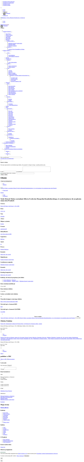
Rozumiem (27, 455)
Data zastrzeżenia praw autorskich (15, 90)
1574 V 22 (3, 211)
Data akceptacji (11, 88)
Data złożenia (11, 87)
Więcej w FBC (4, 359)
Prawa (8, 126)
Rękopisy (8, 39)
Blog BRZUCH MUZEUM (6, 397)
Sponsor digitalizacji (12, 74)
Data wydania (11, 89)
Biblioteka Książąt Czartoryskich (15, 43)
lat (1, 244)
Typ (6, 95)
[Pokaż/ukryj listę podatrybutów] (6, 60)
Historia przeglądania (9, 149)
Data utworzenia (11, 86)
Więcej (2, 353)
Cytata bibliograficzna (13, 105)
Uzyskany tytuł (14, 77)
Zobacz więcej (6, 422)
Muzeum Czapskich (12, 45)
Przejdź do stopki (6, 5)
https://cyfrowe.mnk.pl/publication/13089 (9, 301)
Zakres (8, 63)
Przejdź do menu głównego (9, 1)
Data (8, 83)
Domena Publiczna (4, 249)
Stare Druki (8, 33)
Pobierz (2, 192)
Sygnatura (10, 103)
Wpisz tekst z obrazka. (11, 173)
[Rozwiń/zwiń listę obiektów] (6, 41)
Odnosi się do (11, 118)
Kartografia (8, 38)
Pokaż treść (5, 190)
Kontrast (5, 12)
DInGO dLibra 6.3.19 (22, 453)
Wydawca (8, 82)
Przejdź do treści (6, 4)
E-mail (2, 171)
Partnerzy (9, 47)
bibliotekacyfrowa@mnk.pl (6, 390)
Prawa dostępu (11, 128)
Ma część (10, 111)
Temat (8, 60)
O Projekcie (5, 143)
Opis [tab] (4, 194)
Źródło (7, 106)
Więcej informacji (20, 455)
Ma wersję (10, 113)
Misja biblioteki (9, 145)
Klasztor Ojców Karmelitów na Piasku (16, 49)
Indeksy (5, 50)
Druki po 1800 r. (9, 35)
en (4, 9)
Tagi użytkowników (12, 62)
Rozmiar (10, 99)
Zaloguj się (5, 15)
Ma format (10, 115)
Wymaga (10, 122)
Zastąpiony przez (11, 121)
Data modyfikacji (12, 92)
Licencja (10, 130)
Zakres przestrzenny (12, 65)
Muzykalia (8, 37)
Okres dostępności (12, 93)
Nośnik (9, 100)
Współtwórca (8, 58)
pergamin (2, 216)
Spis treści (10, 71)
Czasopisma (8, 36)
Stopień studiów (14, 79)
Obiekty (7, 151)
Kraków (2, 223)
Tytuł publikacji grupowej (13, 56)
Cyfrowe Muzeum (7, 280)
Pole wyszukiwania (5, 157)
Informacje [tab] (5, 196)
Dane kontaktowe (6, 442)
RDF (2, 306)
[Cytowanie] (2, 187)
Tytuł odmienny (11, 55)
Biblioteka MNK (11, 44)
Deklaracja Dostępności (11, 146)
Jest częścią (10, 112)
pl (3, 9)
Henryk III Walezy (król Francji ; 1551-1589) (10, 206)
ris (3, 183)
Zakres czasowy (11, 67)
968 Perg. (3, 239)
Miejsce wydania (11, 73)
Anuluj (2, 174)
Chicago (2, 369)
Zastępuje (10, 120)
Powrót (2, 28)
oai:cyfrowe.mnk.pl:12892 (6, 234)
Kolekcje (5, 31)
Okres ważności (11, 94)
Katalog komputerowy (10, 141)
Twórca (7, 57)
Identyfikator (10, 101)
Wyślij (6, 174)
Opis (8, 68)
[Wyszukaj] (21, 157)
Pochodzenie (10, 134)
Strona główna (4, 407)
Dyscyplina (13, 80)
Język (7, 107)
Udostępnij (8, 13)
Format (8, 96)
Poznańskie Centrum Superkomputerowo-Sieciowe (47, 453)
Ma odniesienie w (12, 119)
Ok (1, 458)
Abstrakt (10, 70)
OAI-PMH (3, 311)
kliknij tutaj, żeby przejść (6, 254)
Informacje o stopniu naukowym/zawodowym (19, 75)
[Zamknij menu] (1, 19)
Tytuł (8, 52)
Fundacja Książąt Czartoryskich (7, 259)
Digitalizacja (11, 137)
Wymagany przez (12, 124)
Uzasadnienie (19, 171)
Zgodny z (10, 125)
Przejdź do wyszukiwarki (8, 2)
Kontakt (10, 133)
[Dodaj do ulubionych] (1, 187)
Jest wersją (10, 114)
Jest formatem (11, 117)
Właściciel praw (10, 131)
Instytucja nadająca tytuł (16, 81)
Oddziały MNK (10, 41)
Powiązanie (9, 108)
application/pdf (4, 229)
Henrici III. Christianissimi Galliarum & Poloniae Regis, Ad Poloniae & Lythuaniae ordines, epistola (21, 323)
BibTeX (4, 184)
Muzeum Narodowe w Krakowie (7, 396)
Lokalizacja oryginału (14, 138)
